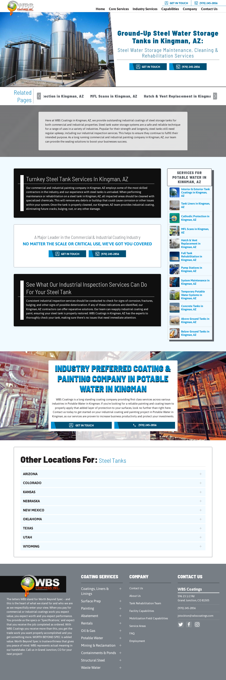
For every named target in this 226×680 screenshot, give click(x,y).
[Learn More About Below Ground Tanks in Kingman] (190, 333)
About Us (135, 596)
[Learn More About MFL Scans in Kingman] (190, 231)
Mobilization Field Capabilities (148, 618)
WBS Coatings (190, 589)
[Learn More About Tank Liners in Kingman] (190, 205)
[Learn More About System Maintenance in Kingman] (190, 282)
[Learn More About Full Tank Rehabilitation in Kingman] (190, 256)
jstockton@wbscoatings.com (195, 615)
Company (190, 9)
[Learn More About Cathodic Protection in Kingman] (190, 218)
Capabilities (170, 9)
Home (100, 9)
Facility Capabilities (141, 611)
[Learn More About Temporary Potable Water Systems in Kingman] (190, 294)
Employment (137, 641)
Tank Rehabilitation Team (145, 603)
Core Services (119, 9)
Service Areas (137, 626)
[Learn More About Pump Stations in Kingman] (190, 269)
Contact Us (209, 9)
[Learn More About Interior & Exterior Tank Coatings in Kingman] (190, 192)
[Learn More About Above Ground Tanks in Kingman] (190, 320)
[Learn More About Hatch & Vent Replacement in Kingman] (190, 243)
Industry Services (145, 9)
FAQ (132, 633)
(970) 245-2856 (187, 608)
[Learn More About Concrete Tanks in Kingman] (190, 307)
